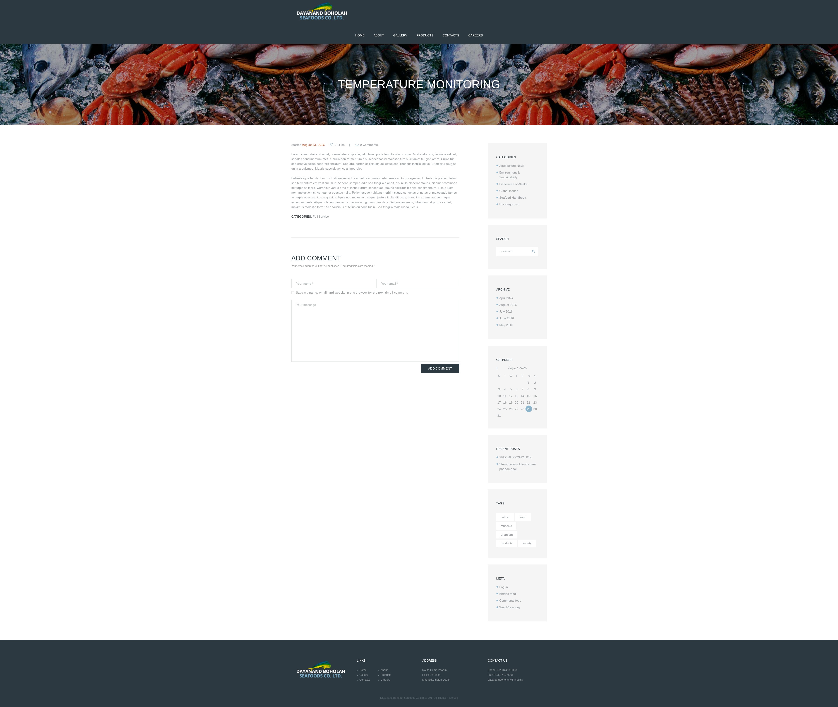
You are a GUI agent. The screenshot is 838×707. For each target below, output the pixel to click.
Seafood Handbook (512, 197)
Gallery (363, 674)
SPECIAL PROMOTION (515, 457)
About (384, 670)
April (506, 298)
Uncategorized (509, 204)
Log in (503, 587)
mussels (506, 526)
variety (527, 543)
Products (386, 674)
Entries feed (507, 593)
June (506, 318)
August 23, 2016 (313, 144)
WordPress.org (509, 607)
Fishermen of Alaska (513, 184)
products (507, 543)
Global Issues (508, 191)
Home (363, 670)
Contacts (364, 679)
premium (507, 534)
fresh (522, 517)
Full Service (321, 216)
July (506, 311)
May (506, 325)
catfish (505, 517)
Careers (385, 679)
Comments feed (510, 600)
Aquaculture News (511, 165)
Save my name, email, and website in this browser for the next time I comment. (352, 292)
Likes (340, 144)
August (508, 304)
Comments (369, 144)
